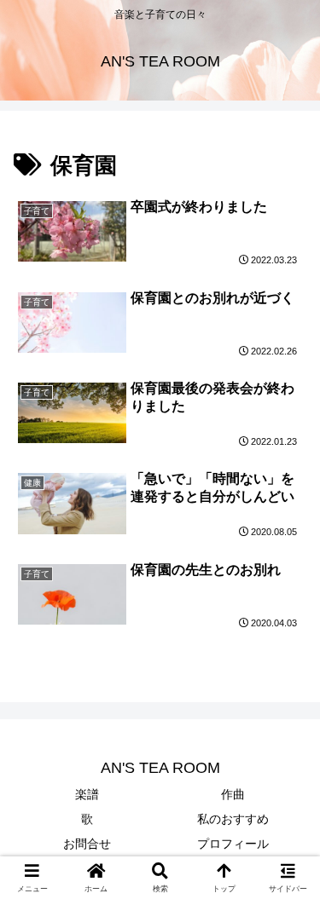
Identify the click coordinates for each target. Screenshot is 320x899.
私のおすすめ (233, 819)
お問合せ (87, 843)
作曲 (233, 794)
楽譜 (87, 794)
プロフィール (233, 843)
